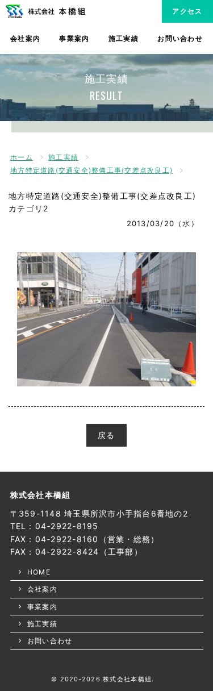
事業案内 (74, 38)
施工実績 (123, 38)
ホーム (21, 157)
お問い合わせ (180, 38)
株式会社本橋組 (40, 494)
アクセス (187, 11)
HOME (39, 572)
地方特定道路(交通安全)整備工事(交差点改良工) (91, 170)
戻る (106, 435)
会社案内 (25, 38)
